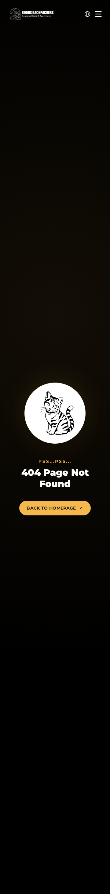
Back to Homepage (51, 508)
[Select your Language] (87, 14)
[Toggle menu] (98, 14)
